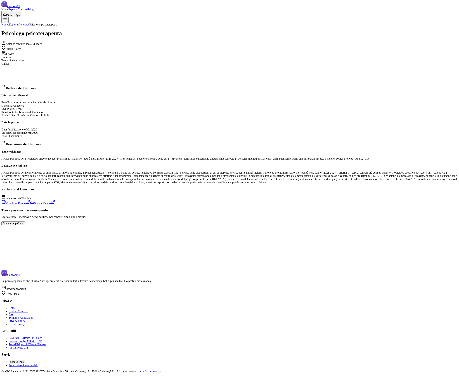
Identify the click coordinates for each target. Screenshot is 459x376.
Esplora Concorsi (18, 9)
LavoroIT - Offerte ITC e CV (25, 337)
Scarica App (13, 15)
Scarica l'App (17, 362)
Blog (31, 9)
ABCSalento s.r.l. (19, 347)
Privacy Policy (17, 320)
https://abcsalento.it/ (150, 371)
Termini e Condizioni (21, 317)
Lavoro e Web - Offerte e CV (25, 341)
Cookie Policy (17, 324)
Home (4, 9)
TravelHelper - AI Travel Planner (27, 344)
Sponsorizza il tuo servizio (23, 365)
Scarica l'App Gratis (13, 223)
